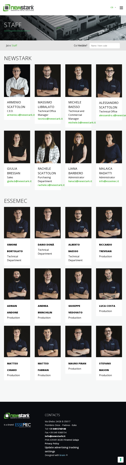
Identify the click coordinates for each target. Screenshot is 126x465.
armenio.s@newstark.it (21, 115)
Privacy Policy (52, 443)
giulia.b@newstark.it (19, 181)
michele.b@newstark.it (82, 122)
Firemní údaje (71, 439)
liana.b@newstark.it (80, 181)
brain (62, 455)
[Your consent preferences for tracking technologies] (121, 460)
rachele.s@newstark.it (51, 185)
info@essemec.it (109, 181)
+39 (57, 428)
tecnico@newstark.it (50, 118)
